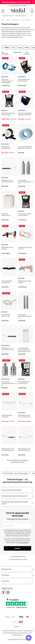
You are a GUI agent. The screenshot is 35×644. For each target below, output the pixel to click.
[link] (2, 20)
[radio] (2, 76)
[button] (33, 2)
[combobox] (15, 15)
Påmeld (17, 548)
